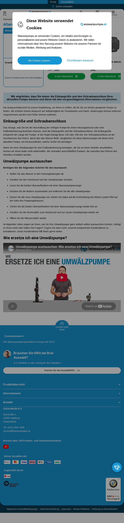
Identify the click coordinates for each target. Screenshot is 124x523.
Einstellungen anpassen (80, 60)
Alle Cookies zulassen (39, 60)
